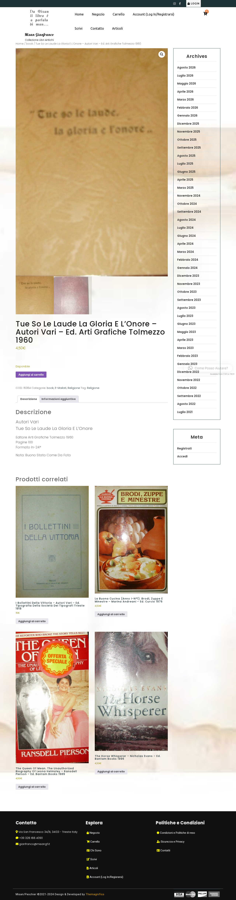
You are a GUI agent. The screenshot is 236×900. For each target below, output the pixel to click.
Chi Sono (95, 850)
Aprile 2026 (185, 92)
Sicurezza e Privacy (172, 841)
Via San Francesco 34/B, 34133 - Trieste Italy (47, 832)
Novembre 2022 (188, 380)
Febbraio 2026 (187, 108)
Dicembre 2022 (188, 372)
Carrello (119, 14)
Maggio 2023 (186, 332)
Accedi (182, 456)
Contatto (97, 28)
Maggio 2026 (186, 83)
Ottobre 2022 (187, 388)
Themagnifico (94, 894)
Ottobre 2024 (187, 204)
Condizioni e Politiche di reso (177, 832)
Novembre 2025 (188, 131)
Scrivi (78, 28)
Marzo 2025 (185, 188)
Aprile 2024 (185, 244)
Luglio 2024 (185, 228)
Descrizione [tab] (28, 399)
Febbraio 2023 (187, 356)
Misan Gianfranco (39, 34)
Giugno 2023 (186, 324)
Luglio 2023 (185, 316)
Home (79, 14)
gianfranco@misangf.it (34, 844)
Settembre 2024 (189, 212)
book (29, 43)
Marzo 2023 (185, 348)
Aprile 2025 (185, 180)
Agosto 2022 (186, 404)
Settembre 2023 (189, 300)
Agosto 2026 (186, 67)
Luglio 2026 (185, 76)
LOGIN (195, 3)
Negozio (98, 14)
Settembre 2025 (189, 148)
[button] (161, 54)
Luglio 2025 (185, 164)
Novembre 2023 (188, 284)
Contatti (165, 850)
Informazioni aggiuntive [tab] (58, 399)
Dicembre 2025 (188, 124)
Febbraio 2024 (187, 260)
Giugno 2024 (186, 236)
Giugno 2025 (186, 172)
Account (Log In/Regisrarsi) (106, 877)
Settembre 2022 (189, 396)
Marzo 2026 (185, 99)
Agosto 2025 (186, 156)
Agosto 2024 (186, 220)
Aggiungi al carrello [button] (32, 621)
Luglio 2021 (184, 412)
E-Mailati (60, 388)
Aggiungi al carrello (31, 374)
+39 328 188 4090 (31, 838)
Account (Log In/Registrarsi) (153, 14)
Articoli (117, 28)
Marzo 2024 (185, 252)
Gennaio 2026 (187, 115)
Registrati (184, 448)
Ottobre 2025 (187, 140)
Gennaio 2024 (187, 268)
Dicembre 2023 (188, 276)
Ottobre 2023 (187, 292)
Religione (74, 388)
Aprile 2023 (185, 340)
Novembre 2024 (188, 196)
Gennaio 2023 (187, 364)
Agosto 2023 (186, 308)
